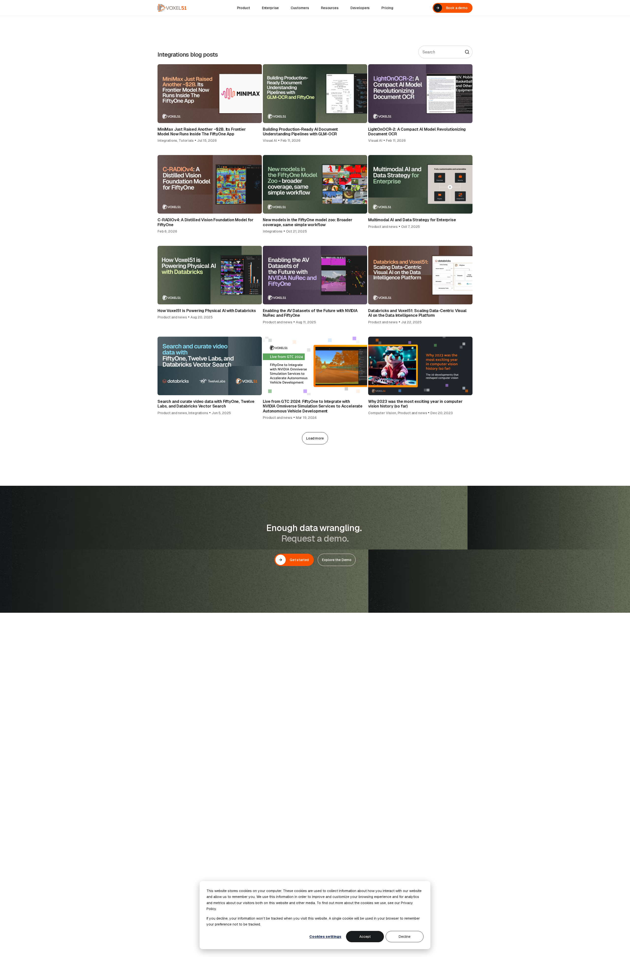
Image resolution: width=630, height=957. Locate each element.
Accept (365, 936)
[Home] (172, 8)
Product (243, 8)
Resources (330, 8)
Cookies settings (325, 936)
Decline (404, 936)
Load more (315, 438)
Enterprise (270, 8)
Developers (360, 8)
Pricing (387, 8)
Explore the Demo (336, 560)
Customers (300, 8)
